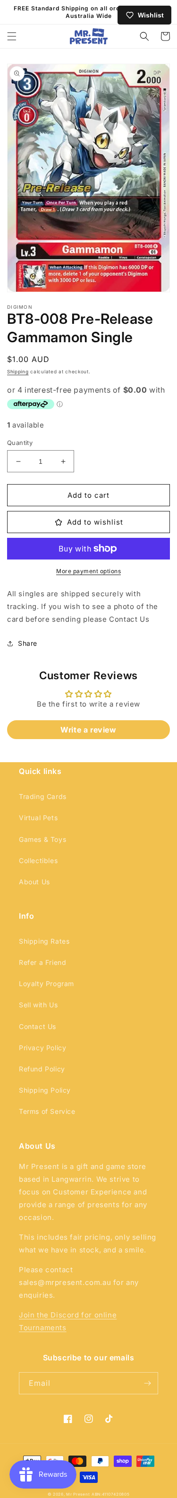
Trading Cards (43, 796)
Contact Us (37, 1026)
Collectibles (38, 860)
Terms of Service (47, 1111)
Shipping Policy (45, 1090)
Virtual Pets (38, 818)
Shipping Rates (44, 941)
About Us (34, 882)
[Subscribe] (147, 1383)
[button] (11, 36)
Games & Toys (42, 839)
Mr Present (78, 1494)
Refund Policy (42, 1069)
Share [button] (27, 643)
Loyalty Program (46, 983)
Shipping (18, 371)
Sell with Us (38, 1005)
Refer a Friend (42, 962)
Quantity (20, 442)
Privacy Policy (42, 1048)
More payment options (88, 571)
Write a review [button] (88, 729)
